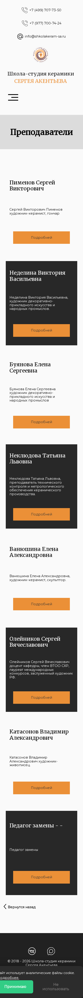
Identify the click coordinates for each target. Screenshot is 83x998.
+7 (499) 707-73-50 (45, 10)
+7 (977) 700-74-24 (45, 23)
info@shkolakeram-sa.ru (45, 36)
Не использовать (55, 986)
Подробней (41, 238)
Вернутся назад (22, 907)
